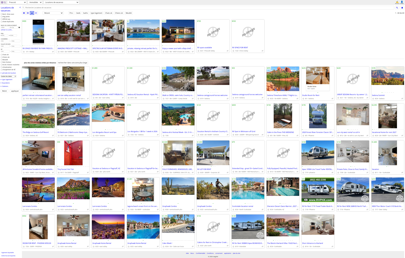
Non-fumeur (7, 62)
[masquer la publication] (53, 51)
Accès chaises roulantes (11, 65)
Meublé (5, 60)
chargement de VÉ (9, 70)
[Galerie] (32, 13)
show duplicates (8, 21)
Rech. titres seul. (8, 14)
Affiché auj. (6, 19)
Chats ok (6, 55)
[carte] (36, 13)
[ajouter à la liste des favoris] (24, 51)
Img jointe (6, 17)
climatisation (7, 67)
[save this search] (402, 8)
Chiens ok (6, 57)
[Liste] (24, 13)
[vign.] (28, 13)
